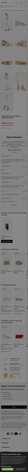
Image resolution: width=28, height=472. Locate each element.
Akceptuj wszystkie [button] (7, 469)
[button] (14, 466)
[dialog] (14, 236)
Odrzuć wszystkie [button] (20, 469)
